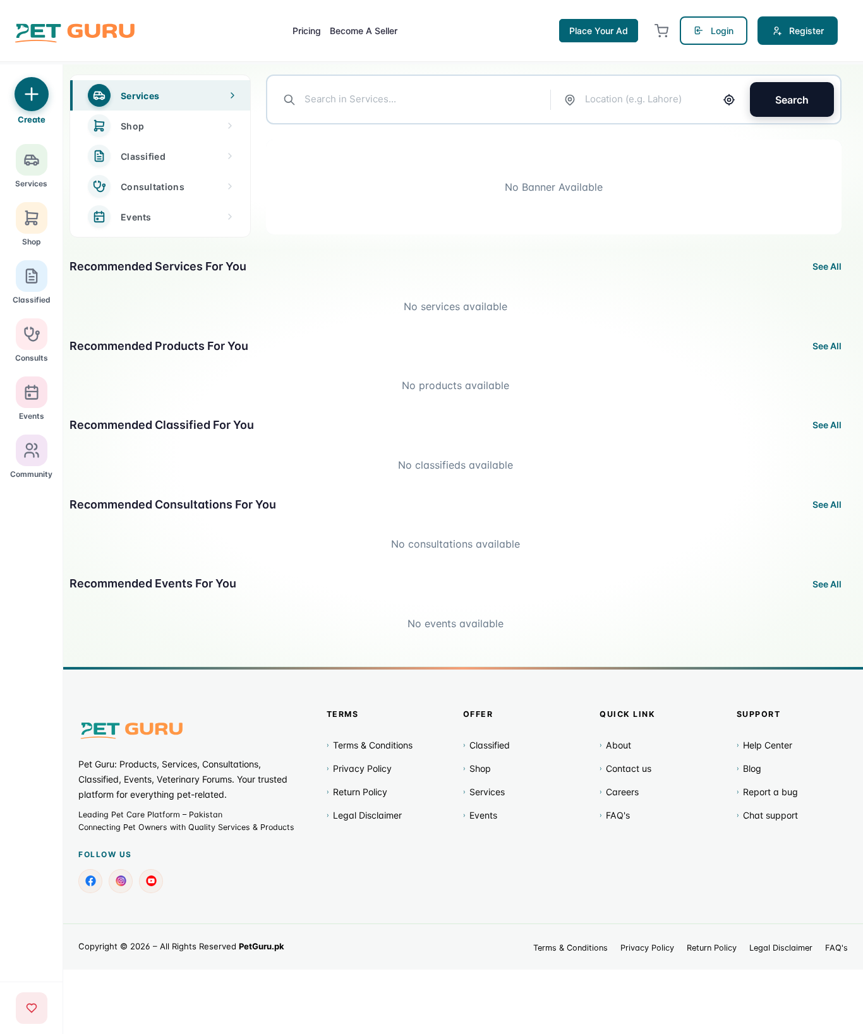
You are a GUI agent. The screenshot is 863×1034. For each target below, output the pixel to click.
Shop (477, 768)
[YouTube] (151, 881)
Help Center (764, 745)
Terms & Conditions (370, 745)
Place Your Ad (598, 30)
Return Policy (357, 791)
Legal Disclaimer (364, 815)
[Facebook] (90, 881)
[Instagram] (121, 881)
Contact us (625, 768)
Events (480, 815)
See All (827, 266)
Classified (486, 745)
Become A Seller (363, 30)
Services (484, 791)
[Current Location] (729, 99)
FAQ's (615, 815)
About (615, 745)
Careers (619, 791)
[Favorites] (31, 1008)
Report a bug (767, 791)
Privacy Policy (359, 768)
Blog (749, 768)
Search (792, 99)
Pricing (307, 30)
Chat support (767, 815)
